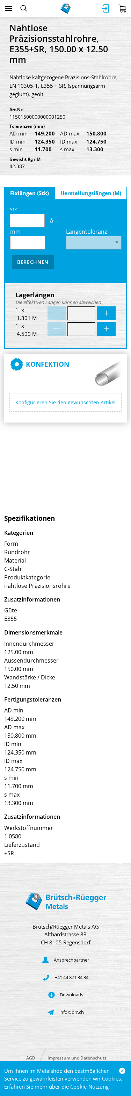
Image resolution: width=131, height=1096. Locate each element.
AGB (30, 1057)
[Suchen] (23, 8)
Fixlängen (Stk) (29, 193)
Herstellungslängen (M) (90, 193)
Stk (13, 209)
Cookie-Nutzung (89, 1086)
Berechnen (33, 262)
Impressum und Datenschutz (77, 1057)
